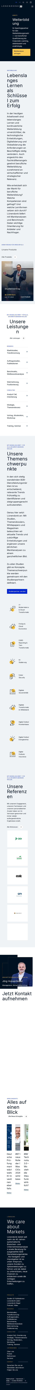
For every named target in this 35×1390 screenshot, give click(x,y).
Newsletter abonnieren (15, 1368)
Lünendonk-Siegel (13, 1303)
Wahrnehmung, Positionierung (12, 1327)
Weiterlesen (11, 1193)
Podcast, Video (12, 1305)
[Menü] (32, 6)
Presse (9, 1354)
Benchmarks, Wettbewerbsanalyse (14, 1323)
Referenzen (11, 1356)
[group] (17, 281)
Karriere (10, 1358)
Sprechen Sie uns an (15, 1365)
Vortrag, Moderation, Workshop (14, 1341)
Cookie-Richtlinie (17, 1380)
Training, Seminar (13, 1344)
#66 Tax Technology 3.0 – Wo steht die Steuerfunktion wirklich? (28, 1170)
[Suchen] (23, 2)
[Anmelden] (27, 2)
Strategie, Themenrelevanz (17, 1338)
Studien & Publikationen (15, 1298)
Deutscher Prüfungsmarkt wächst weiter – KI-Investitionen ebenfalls (11, 1171)
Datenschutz (10, 1379)
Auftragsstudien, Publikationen (13, 1318)
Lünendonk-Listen (13, 1301)
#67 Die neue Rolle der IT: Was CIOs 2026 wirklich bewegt (19, 1166)
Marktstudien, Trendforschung (13, 1313)
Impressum (19, 1379)
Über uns (10, 1351)
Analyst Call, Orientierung (16, 1335)
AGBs (8, 1380)
